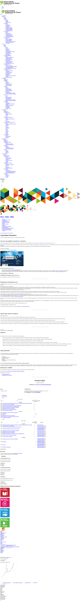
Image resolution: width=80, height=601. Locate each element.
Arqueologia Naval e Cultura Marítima (8, 404)
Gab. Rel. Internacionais (9, 148)
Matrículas (7, 74)
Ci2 (6, 120)
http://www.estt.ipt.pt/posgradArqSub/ (14, 269)
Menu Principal (2, 179)
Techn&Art (7, 121)
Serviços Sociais (8, 84)
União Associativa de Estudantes (10, 171)
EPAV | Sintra (8, 60)
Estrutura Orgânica (27, 582)
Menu (5, 17)
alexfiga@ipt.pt (19, 306)
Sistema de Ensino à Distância (6, 226)
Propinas (7, 76)
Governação (6, 23)
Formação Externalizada (7, 55)
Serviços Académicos (9, 39)
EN (2, 8)
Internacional (4, 138)
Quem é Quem (35, 582)
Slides (12, 217)
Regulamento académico (5, 374)
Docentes (5, 86)
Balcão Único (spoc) (9, 85)
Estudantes (5, 80)
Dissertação (4, 413)
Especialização (8, 54)
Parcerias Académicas (9, 65)
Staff (4, 94)
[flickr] (8, 584)
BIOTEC (7, 124)
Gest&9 (7, 133)
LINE (7, 130)
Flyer (2, 217)
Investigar (7, 91)
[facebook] (1, 530)
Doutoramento (8, 50)
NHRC (7, 132)
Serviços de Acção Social (9, 42)
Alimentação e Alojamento (10, 164)
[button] (0, 600)
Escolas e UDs (6, 31)
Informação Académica (9, 70)
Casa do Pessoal (8, 92)
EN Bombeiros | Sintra (9, 59)
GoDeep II (3, 230)
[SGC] (1, 549)
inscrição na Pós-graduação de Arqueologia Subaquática (16, 371)
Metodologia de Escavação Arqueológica (9, 415)
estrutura (37, 244)
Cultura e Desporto (7, 156)
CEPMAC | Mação (9, 62)
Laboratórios (8, 43)
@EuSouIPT (6, 101)
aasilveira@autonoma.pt (25, 306)
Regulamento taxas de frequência (7, 375)
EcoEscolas (7, 107)
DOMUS (7, 127)
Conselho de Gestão (9, 27)
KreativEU (5, 141)
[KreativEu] (2, 550)
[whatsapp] (10, 584)
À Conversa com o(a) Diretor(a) (7, 229)
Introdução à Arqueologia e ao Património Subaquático (11, 407)
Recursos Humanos (9, 40)
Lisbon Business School (9, 67)
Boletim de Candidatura (59, 271)
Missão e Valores (8, 22)
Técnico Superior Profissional (10, 51)
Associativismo (6, 168)
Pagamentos (4, 225)
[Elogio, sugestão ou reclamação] (2, 544)
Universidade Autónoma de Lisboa (11, 68)
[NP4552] (2, 548)
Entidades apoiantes (5, 227)
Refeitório (7, 165)
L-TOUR (7, 131)
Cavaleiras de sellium (9, 160)
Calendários (7, 71)
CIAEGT (7, 125)
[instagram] (3, 584)
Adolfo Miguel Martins (40, 427)
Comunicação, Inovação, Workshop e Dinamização (10, 412)
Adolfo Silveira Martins (40, 425)
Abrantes (7, 176)
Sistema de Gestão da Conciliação (11, 100)
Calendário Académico (5, 221)
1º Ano (3, 397)
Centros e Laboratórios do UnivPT (9, 122)
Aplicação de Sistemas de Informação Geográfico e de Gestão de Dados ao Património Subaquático (17, 403)
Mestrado (7, 49)
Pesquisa (3, 178)
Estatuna (7, 159)
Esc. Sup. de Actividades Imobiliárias (11, 66)
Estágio (4, 414)
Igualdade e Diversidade (9, 105)
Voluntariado (8, 106)
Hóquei (7, 162)
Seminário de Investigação (7, 417)
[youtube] (4, 584)
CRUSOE (7, 152)
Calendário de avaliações (5, 222)
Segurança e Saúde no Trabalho (10, 99)
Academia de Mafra (9, 58)
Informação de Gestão (9, 29)
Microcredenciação (8, 53)
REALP (5, 149)
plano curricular (42, 244)
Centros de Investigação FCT (8, 117)
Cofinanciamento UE (9, 30)
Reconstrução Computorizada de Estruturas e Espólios (11, 416)
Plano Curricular (4, 396)
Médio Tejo (5, 173)
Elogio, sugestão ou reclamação (17, 582)
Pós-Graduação (8, 52)
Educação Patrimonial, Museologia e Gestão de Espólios (11, 406)
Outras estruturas (6, 134)
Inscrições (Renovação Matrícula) (11, 75)
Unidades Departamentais (9, 36)
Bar (6, 166)
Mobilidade (5, 145)
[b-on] (1, 552)
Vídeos (7, 217)
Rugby (7, 161)
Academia (7, 137)
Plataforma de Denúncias (7, 582)
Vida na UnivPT (4, 153)
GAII (7, 115)
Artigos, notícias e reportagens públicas (8, 228)
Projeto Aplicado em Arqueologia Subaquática (9, 409)
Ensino (5, 45)
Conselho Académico (9, 28)
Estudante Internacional (7, 142)
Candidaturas (4, 15)
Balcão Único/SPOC (9, 77)
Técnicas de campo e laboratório (7, 410)
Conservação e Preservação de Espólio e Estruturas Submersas (12, 405)
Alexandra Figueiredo (40, 429)
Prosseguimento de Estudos (6, 219)
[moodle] (3, 530)
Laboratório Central (7, 112)
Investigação (4, 109)
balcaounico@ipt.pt (37, 391)
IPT (1, 14)
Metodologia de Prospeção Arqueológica (9, 408)
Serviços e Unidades (7, 37)
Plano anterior (4, 395)
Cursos (5, 46)
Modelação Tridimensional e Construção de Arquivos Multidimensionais (13, 433)
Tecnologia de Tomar (9, 35)
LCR (6, 128)
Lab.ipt (7, 114)
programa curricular (6, 294)
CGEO (7, 119)
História (7, 20)
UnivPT (3, 16)
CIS (6, 126)
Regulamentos (8, 73)
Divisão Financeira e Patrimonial (10, 41)
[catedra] (1, 551)
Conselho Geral (8, 25)
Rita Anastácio (39, 424)
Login (3, 7)
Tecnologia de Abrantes (9, 34)
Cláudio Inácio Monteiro (40, 426)
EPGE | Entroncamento (9, 61)
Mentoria (7, 104)
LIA (6, 116)
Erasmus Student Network (10, 144)
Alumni (7, 108)
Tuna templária (8, 158)
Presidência (7, 26)
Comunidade (4, 78)
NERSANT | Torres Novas (10, 63)
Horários (3, 223)
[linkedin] (6, 584)
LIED (7, 129)
